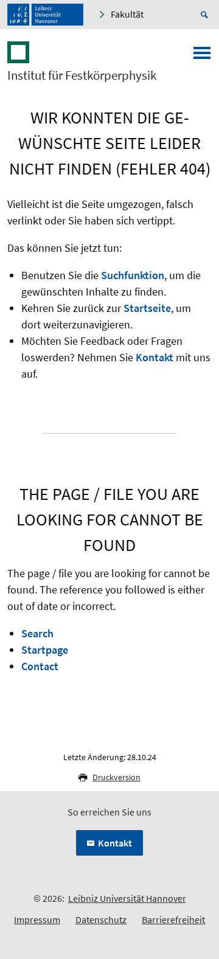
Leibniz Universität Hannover (127, 898)
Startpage (44, 650)
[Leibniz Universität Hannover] (45, 15)
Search (37, 633)
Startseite (147, 308)
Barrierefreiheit (173, 919)
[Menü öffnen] (202, 56)
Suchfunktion (132, 275)
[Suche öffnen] (206, 14)
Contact (39, 666)
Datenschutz (101, 919)
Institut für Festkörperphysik (81, 75)
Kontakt (154, 357)
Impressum (37, 919)
